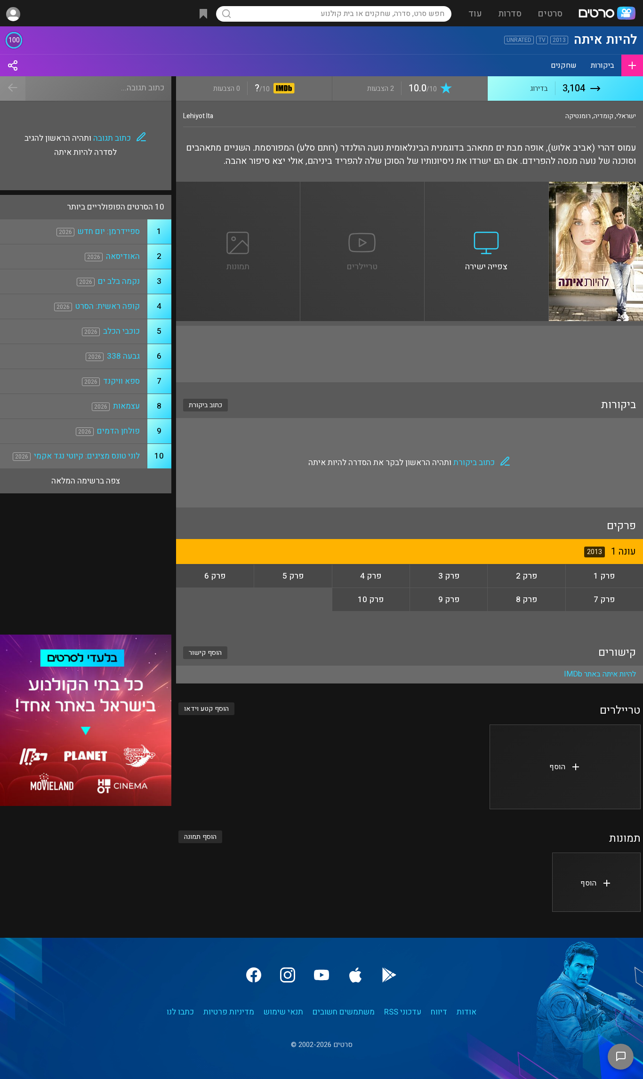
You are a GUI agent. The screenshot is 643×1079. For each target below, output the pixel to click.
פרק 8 (526, 599)
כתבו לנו (180, 1012)
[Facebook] (253, 975)
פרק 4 (370, 576)
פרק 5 (293, 576)
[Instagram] (287, 975)
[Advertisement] (409, 354)
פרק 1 (604, 576)
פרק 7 (604, 599)
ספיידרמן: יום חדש (109, 231)
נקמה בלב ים (119, 281)
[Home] (607, 14)
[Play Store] (389, 975)
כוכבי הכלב (121, 331)
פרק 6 (214, 576)
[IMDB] (282, 89)
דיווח (439, 1012)
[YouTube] (321, 975)
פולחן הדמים (118, 431)
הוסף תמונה (200, 837)
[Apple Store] (355, 975)
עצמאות (126, 406)
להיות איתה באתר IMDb (600, 674)
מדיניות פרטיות (228, 1012)
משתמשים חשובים (344, 1012)
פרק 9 (448, 599)
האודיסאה (123, 256)
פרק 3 (448, 576)
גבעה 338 (123, 356)
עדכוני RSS (402, 1012)
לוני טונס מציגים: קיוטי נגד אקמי (87, 456)
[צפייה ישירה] (487, 187)
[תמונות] (238, 187)
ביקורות (602, 65)
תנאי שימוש (283, 1012)
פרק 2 (526, 576)
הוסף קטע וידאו (206, 709)
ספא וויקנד (121, 381)
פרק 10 (371, 599)
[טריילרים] (362, 187)
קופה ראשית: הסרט (107, 306)
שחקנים (564, 65)
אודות (466, 1012)
